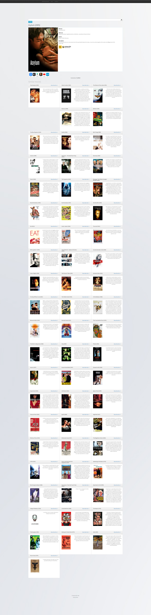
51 (60, 47)
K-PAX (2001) (33, 461)
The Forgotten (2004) (66, 179)
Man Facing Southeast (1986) (36, 485)
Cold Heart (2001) (65, 391)
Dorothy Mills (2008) (97, 202)
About (52, 1)
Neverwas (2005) (96, 155)
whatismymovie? (45, 1)
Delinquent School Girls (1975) (68, 532)
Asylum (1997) (33, 367)
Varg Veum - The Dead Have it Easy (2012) (69, 156)
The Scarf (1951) (96, 226)
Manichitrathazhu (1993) (35, 202)
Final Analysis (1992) (34, 85)
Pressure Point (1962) (34, 414)
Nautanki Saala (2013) (66, 320)
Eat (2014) (32, 226)
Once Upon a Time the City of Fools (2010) (69, 485)
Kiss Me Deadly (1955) (66, 202)
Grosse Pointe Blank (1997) (67, 367)
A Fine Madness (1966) (98, 297)
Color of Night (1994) (34, 273)
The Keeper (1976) (97, 508)
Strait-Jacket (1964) (66, 226)
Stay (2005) (64, 344)
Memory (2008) (65, 108)
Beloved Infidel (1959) (35, 320)
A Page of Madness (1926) (35, 508)
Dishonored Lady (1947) (67, 438)
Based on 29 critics (67, 47)
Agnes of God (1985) (97, 391)
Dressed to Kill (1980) (97, 367)
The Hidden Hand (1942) (67, 297)
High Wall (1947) (96, 414)
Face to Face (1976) (34, 555)
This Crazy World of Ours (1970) (99, 320)
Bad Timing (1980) (97, 132)
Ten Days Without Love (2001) (36, 297)
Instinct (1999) (33, 155)
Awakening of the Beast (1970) (99, 461)
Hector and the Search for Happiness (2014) (67, 462)
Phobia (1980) (96, 344)
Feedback (56, 1)
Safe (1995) (95, 532)
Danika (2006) (64, 132)
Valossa (74, 595)
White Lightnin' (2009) (35, 249)
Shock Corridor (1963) (66, 85)
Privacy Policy (75, 597)
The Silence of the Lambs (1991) (100, 85)
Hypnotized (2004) (34, 391)
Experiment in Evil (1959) (98, 485)
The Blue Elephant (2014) (35, 132)
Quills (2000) (64, 414)
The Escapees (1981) (34, 532)
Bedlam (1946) (96, 108)
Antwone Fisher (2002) (98, 273)
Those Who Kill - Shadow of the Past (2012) (69, 250)
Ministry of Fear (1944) (35, 438)
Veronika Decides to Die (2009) (99, 249)
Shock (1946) (33, 179)
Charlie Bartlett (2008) (66, 508)
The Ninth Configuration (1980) (36, 344)
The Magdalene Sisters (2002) (99, 438)
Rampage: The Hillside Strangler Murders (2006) (100, 180)
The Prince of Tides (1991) (67, 273)
